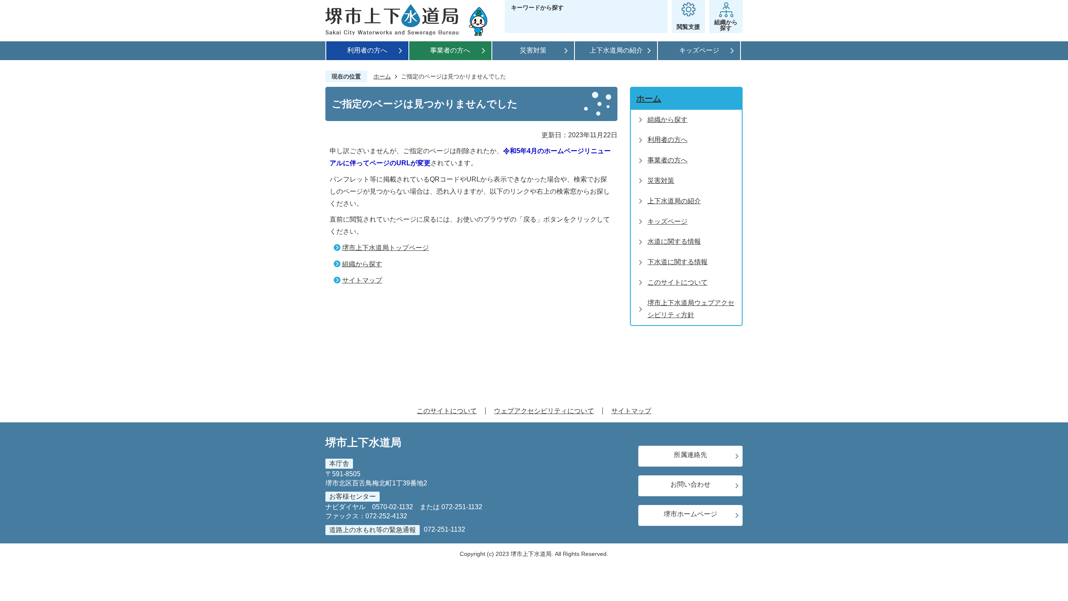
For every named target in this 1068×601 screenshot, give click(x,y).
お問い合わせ (690, 484)
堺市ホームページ (690, 514)
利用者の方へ (367, 50)
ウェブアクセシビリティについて (544, 410)
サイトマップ (362, 280)
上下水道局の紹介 (616, 50)
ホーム (382, 76)
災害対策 (533, 50)
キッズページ (699, 50)
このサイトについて (447, 410)
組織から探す (362, 264)
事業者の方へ (450, 50)
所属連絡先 (690, 454)
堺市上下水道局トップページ (385, 247)
